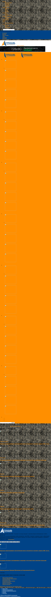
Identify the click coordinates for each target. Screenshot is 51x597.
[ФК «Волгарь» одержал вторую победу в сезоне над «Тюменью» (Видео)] (10, 343)
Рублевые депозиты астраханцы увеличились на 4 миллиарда (18, 223)
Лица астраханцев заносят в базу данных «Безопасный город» (18, 130)
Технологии (7, 27)
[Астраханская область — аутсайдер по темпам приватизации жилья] (10, 87)
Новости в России (6, 584)
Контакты (4, 38)
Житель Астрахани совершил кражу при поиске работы (17, 304)
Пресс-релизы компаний (7, 577)
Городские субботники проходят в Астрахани (14, 69)
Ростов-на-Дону (8, 2)
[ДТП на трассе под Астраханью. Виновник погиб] (10, 107)
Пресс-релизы (5, 35)
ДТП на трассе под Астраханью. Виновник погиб (15, 108)
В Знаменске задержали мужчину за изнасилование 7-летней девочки (20, 284)
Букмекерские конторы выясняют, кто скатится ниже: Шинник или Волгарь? (21, 364)
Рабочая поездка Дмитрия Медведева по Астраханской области (18, 172)
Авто (3, 21)
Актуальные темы (6, 579)
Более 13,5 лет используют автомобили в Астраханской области (18, 395)
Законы (6, 13)
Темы (3, 36)
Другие (4, 24)
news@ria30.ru (11, 539)
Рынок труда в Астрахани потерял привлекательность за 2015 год (19, 253)
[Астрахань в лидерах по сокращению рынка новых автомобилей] (10, 403)
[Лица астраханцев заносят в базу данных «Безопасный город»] (10, 129)
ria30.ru (1, 446)
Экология (7, 8)
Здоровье (7, 11)
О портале (4, 33)
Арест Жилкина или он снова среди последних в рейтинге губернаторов (20, 181)
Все (6, 109)
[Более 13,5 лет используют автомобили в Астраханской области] (10, 394)
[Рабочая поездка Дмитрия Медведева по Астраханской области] (10, 171)
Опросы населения (6, 582)
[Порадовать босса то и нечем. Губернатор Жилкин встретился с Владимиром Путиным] (10, 200)
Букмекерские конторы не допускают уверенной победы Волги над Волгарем (21, 335)
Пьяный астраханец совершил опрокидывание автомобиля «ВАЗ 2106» (20, 294)
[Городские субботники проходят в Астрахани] (10, 68)
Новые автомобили (9, 22)
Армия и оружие (8, 15)
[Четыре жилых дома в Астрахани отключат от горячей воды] (10, 158)
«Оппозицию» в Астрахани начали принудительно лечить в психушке (20, 191)
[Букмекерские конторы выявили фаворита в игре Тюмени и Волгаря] (10, 353)
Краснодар (7, 6)
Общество (4, 7)
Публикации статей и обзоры (8, 581)
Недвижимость (8, 17)
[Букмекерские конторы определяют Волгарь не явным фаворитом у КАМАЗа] (10, 324)
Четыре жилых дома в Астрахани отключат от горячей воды (18, 160)
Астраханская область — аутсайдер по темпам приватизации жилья (19, 88)
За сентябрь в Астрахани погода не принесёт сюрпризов (17, 140)
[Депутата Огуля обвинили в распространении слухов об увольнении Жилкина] (10, 210)
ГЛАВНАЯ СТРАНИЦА (15, 426)
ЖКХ (6, 9)
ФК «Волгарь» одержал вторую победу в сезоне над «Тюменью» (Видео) (20, 344)
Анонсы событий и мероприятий (9, 578)
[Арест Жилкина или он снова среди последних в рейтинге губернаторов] (10, 180)
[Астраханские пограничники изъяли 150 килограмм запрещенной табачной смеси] (10, 78)
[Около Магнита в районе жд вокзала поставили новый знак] (10, 413)
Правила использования (7, 589)
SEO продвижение (13, 595)
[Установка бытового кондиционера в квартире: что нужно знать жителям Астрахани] (9, 456)
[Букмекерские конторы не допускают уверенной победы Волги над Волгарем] (10, 333)
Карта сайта (5, 588)
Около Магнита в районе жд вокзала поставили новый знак (17, 414)
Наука (6, 26)
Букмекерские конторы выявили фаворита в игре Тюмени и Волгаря (19, 354)
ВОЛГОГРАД (3, 586)
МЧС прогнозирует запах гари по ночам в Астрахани (16, 150)
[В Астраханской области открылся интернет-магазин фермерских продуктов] (10, 242)
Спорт (3, 20)
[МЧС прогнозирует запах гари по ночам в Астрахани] (10, 149)
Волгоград (7, 3)
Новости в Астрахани (7, 583)
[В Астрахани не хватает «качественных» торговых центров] (10, 261)
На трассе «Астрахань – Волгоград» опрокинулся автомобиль (18, 98)
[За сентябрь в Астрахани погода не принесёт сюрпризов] (10, 139)
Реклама (6, 18)
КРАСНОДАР (9, 586)
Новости (4, 1)
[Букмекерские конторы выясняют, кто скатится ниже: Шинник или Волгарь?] (10, 363)
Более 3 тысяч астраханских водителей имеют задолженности (18, 385)
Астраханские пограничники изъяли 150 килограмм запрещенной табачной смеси (22, 79)
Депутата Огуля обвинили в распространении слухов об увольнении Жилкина (21, 211)
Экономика (4, 16)
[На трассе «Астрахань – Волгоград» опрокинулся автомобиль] (10, 97)
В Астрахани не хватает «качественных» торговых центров (17, 262)
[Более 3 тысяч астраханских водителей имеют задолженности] (10, 384)
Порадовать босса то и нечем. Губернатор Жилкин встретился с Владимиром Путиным (23, 201)
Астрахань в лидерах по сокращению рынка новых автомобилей (19, 405)
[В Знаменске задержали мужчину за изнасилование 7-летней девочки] (10, 283)
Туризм (6, 10)
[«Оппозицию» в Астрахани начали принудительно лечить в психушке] (10, 190)
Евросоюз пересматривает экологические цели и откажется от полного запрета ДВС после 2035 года (26, 375)
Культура (7, 25)
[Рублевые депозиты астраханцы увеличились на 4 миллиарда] (10, 222)
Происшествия (5, 19)
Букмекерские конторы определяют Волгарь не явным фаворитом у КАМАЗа (21, 325)
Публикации (2, 457)
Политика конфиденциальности (9, 590)
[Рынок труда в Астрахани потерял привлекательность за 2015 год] (10, 251)
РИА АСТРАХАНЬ (5, 595)
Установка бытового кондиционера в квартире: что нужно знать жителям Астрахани (23, 460)
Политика (4, 12)
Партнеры (4, 37)
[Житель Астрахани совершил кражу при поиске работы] (10, 303)
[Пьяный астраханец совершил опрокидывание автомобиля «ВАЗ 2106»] (10, 293)
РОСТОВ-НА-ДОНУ (17, 586)
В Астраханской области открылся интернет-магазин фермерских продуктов (21, 243)
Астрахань (7, 4)
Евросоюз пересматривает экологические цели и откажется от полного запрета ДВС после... (25, 443)
